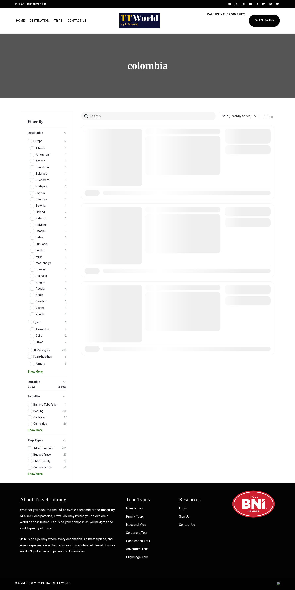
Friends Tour (134, 508)
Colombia (153, 131)
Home (20, 20)
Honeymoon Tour (138, 541)
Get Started (264, 20)
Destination (39, 20)
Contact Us (76, 20)
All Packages (159, 160)
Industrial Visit (136, 525)
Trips (58, 20)
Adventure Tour (137, 549)
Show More (35, 371)
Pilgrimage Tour (137, 557)
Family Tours (135, 516)
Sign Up (184, 516)
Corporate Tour (137, 533)
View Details (248, 150)
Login (183, 508)
